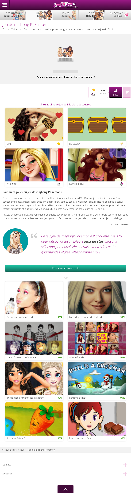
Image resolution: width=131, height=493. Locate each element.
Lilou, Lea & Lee (13, 14)
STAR (9, 143)
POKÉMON (12, 184)
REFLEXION (75, 143)
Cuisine (65, 14)
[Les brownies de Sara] (97, 418)
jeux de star (93, 241)
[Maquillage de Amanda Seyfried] (97, 297)
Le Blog (118, 14)
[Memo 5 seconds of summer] (34, 338)
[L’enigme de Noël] (97, 378)
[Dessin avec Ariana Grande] (34, 297)
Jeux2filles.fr (65, 5)
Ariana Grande (76, 357)
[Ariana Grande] (97, 338)
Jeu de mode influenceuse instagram (25, 397)
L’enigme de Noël (78, 397)
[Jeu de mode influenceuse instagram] (34, 378)
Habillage (91, 14)
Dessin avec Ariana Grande (20, 317)
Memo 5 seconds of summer (22, 357)
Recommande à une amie (65, 268)
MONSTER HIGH (77, 184)
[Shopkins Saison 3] (34, 418)
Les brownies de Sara (80, 438)
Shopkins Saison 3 (16, 438)
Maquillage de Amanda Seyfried (85, 317)
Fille (39, 14)
